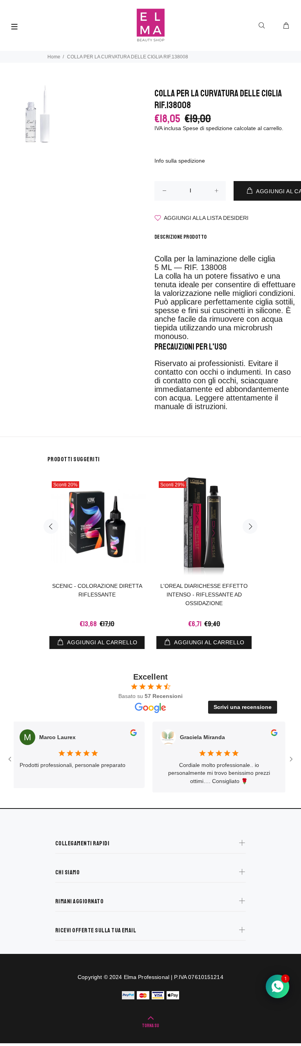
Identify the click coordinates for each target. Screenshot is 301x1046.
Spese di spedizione (207, 128)
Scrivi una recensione (243, 707)
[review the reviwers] (123, 734)
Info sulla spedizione (179, 161)
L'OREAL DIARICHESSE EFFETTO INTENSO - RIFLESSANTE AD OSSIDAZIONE (204, 594)
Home (53, 57)
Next (250, 526)
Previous (51, 526)
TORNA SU (150, 1026)
